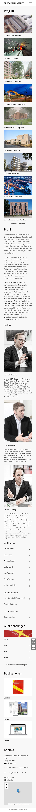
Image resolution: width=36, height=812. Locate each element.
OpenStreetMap (20, 804)
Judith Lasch (8, 567)
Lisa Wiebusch (9, 573)
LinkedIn (9, 780)
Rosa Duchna (9, 579)
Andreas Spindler (10, 585)
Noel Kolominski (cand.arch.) (14, 598)
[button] (18, 791)
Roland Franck (9, 549)
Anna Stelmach (9, 561)
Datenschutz (22, 810)
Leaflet (12, 804)
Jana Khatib (8, 555)
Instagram (10, 777)
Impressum (13, 810)
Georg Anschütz (9, 617)
